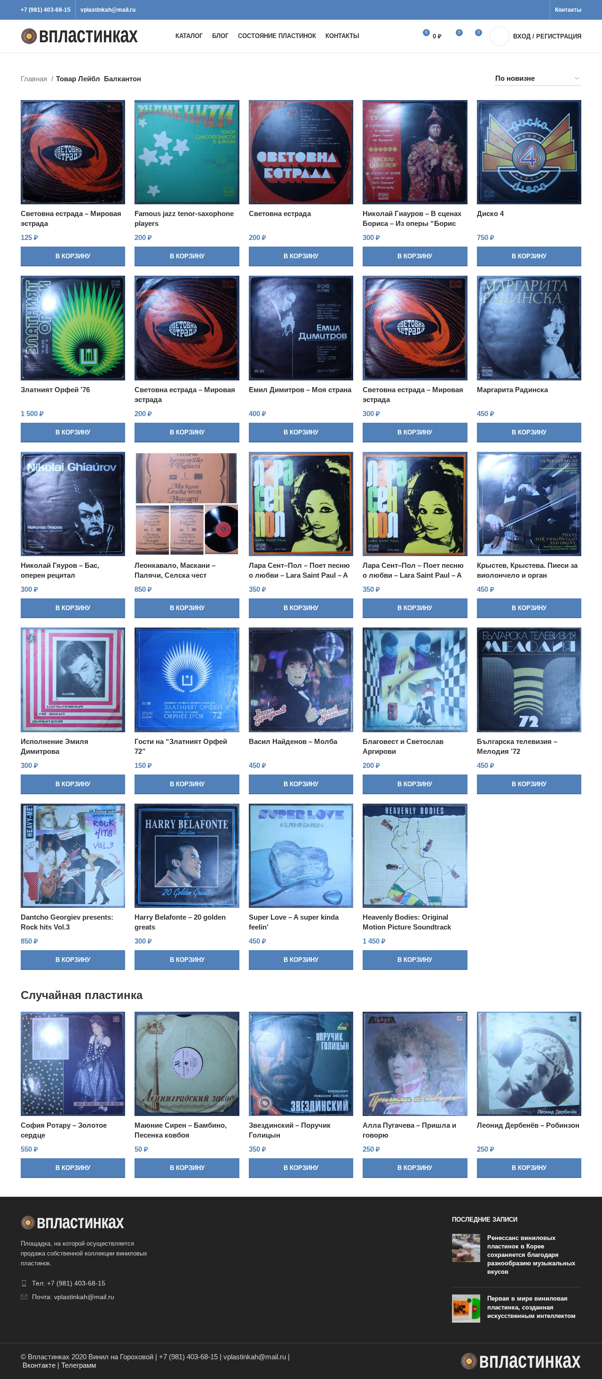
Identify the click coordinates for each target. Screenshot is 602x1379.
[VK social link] (528, 10)
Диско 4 (490, 213)
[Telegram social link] (539, 10)
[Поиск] (398, 36)
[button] (73, 256)
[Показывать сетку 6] (475, 79)
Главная (35, 79)
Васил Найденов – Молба (293, 741)
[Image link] (72, 1222)
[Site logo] (79, 35)
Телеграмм (78, 1365)
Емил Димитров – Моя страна (300, 390)
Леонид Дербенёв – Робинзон (528, 1125)
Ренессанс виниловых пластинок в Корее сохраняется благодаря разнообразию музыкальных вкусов (531, 1255)
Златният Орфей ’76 (55, 390)
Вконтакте (39, 1365)
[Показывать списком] (427, 79)
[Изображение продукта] (73, 152)
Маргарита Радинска (512, 390)
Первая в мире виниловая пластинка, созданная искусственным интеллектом (531, 1307)
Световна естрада (280, 213)
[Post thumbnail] (466, 1257)
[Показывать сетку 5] (459, 79)
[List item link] (85, 1283)
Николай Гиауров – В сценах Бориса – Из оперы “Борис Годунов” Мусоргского (412, 223)
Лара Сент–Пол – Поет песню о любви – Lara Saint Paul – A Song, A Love (299, 575)
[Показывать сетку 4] (443, 79)
